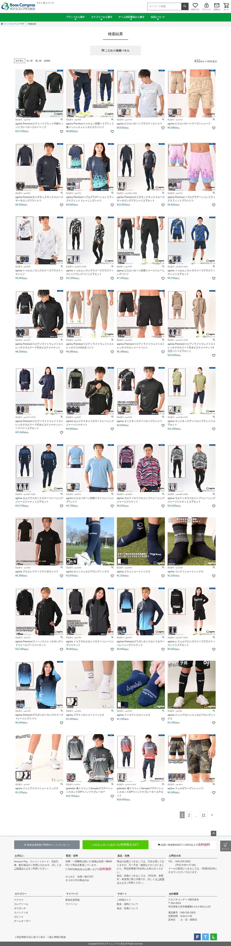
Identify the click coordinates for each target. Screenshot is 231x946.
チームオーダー (22, 921)
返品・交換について (127, 908)
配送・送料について (127, 904)
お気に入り (195, 9)
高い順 (38, 61)
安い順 (30, 61)
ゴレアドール (21, 904)
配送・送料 (72, 855)
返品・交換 (123, 855)
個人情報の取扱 (57, 937)
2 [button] (189, 815)
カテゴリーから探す (101, 17)
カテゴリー (21, 893)
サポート (122, 893)
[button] (213, 814)
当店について (158, 17)
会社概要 (173, 893)
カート (226, 9)
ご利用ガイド (21, 868)
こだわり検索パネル (117, 50)
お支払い (19, 855)
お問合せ (216, 9)
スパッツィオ (21, 912)
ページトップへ (213, 833)
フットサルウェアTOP (14, 24)
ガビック (19, 916)
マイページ (206, 9)
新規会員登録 (72, 899)
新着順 (47, 61)
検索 (184, 6)
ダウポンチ (20, 908)
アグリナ (19, 899)
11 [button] (204, 815)
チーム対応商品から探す (132, 17)
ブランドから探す (75, 17)
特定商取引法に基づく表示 (31, 937)
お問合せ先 (175, 855)
